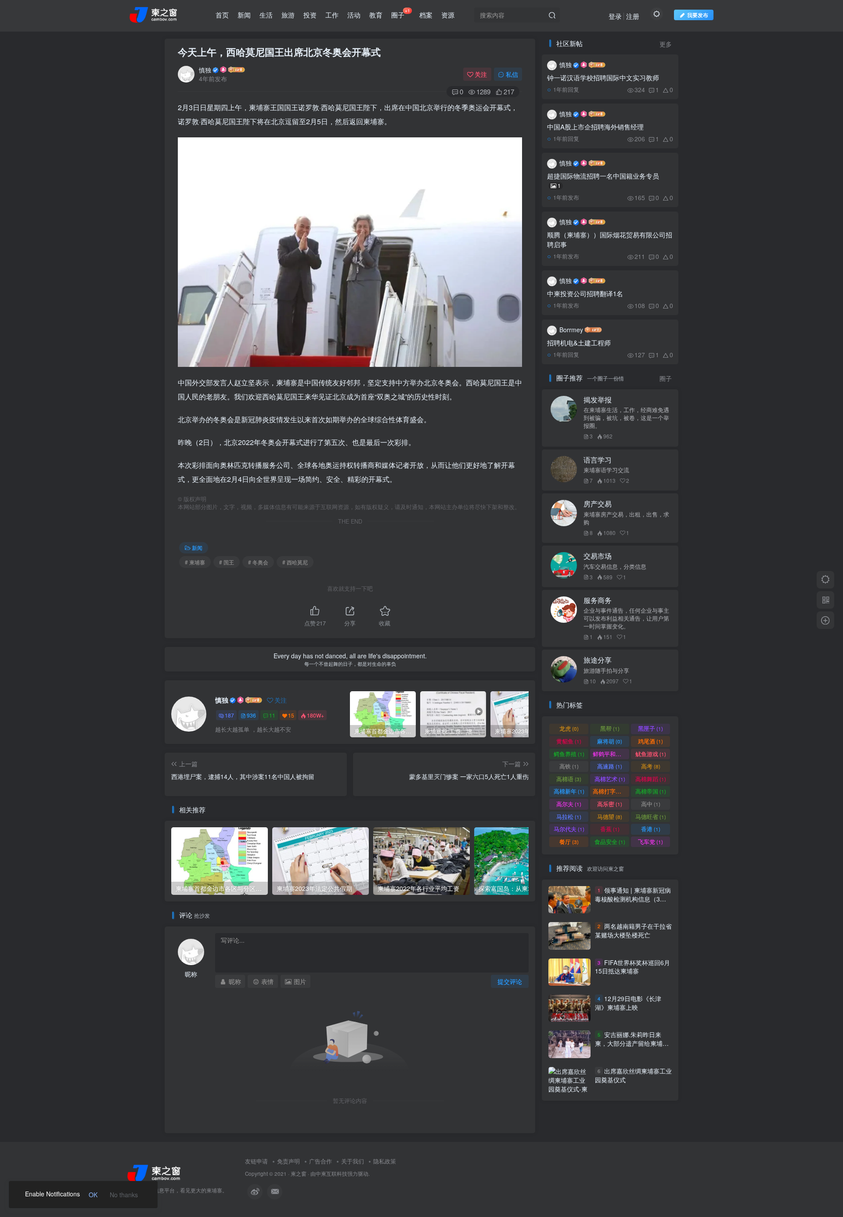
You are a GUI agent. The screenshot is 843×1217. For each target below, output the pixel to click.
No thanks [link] (124, 1194)
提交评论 (509, 981)
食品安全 (609, 841)
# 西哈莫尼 (295, 562)
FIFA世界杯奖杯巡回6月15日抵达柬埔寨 (632, 967)
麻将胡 (609, 741)
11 (272, 715)
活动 (353, 14)
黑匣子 (650, 728)
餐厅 (569, 841)
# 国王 (226, 562)
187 (229, 715)
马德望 (609, 816)
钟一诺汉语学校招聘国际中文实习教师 (603, 77)
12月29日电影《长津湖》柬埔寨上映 (628, 1003)
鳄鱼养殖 (569, 754)
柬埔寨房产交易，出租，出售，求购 (626, 518)
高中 (650, 804)
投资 (310, 14)
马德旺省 (650, 816)
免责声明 (288, 1161)
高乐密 (609, 804)
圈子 (400, 13)
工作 (332, 14)
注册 (632, 16)
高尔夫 (568, 804)
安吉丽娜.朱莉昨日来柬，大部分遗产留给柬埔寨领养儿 (632, 1043)
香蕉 (610, 829)
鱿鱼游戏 (650, 754)
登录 (615, 16)
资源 (447, 14)
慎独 (205, 69)
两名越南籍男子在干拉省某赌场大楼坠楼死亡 (633, 930)
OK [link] (93, 1194)
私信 (512, 74)
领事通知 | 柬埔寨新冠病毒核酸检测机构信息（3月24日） (633, 899)
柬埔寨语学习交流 (606, 470)
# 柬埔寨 (195, 562)
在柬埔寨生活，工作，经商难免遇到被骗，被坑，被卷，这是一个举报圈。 (626, 418)
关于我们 (352, 1161)
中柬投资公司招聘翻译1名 (585, 293)
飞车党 (650, 841)
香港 (650, 829)
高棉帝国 (650, 791)
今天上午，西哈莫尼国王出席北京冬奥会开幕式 (279, 52)
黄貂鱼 (568, 741)
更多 (665, 44)
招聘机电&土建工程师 (579, 342)
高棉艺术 (609, 779)
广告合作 (320, 1161)
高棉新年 (569, 791)
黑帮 (610, 728)
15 (291, 715)
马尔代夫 (569, 829)
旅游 (288, 14)
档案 (425, 14)
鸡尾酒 (650, 741)
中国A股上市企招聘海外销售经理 (595, 126)
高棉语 (568, 779)
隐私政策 (384, 1161)
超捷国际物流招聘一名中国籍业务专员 (603, 180)
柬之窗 (298, 1173)
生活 (266, 14)
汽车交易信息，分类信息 (615, 567)
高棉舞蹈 (650, 779)
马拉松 (568, 816)
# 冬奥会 (258, 562)
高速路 (609, 766)
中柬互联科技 (331, 1173)
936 (251, 715)
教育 (375, 14)
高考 (650, 766)
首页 (222, 14)
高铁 (569, 766)
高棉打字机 (611, 791)
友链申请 (256, 1161)
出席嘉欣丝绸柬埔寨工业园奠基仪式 (633, 1075)
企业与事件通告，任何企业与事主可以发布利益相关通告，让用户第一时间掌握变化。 (626, 618)
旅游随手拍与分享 (606, 671)
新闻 (244, 14)
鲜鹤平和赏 (611, 754)
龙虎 (569, 728)
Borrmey (571, 329)
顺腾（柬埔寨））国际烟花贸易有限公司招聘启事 (609, 239)
